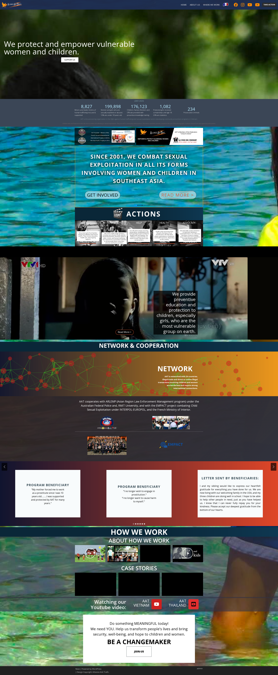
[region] (139, 243)
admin (200, 668)
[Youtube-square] (193, 604)
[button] (177, 195)
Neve (77, 669)
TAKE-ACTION (269, 4)
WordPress (96, 669)
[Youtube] (156, 604)
